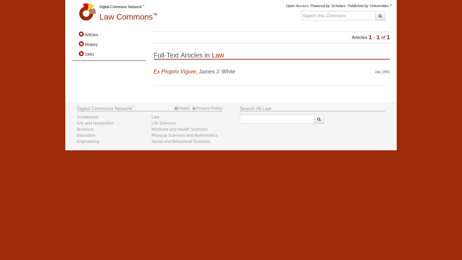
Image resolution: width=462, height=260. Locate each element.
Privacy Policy (208, 108)
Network (104, 108)
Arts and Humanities (95, 123)
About (183, 108)
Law (126, 16)
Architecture (88, 117)
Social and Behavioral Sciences (181, 141)
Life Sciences (164, 123)
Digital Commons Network (120, 7)
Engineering (88, 141)
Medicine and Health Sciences (180, 129)
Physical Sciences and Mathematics (184, 135)
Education (86, 135)
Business (85, 129)
